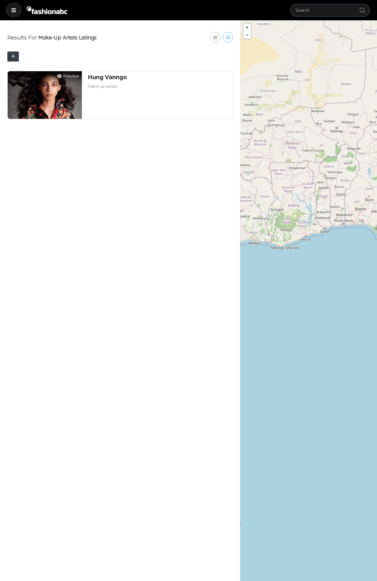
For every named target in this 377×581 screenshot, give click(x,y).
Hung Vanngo (107, 77)
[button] (14, 10)
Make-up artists (102, 86)
